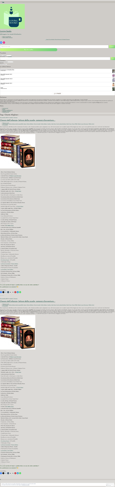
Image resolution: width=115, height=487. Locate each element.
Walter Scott (91, 305)
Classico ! (4, 123)
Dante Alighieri (15, 263)
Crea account (5, 108)
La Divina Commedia (5, 263)
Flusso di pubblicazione (7, 110)
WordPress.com (5, 112)
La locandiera (4, 269)
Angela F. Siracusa (13, 117)
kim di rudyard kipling (61, 305)
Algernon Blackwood (4, 88)
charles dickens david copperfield (16, 305)
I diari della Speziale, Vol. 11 (6, 83)
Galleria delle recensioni (7, 37)
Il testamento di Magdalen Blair (7, 69)
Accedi (3, 109)
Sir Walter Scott (10, 225)
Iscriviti (112, 46)
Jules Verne (18, 191)
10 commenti (5, 124)
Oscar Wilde (74, 305)
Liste (8, 123)
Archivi (2, 63)
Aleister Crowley (3, 70)
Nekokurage (2, 79)
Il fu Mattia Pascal (5, 441)
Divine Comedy (37, 305)
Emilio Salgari (20, 206)
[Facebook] (1, 42)
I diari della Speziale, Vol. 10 (6, 78)
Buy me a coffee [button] (28, 49)
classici (24, 305)
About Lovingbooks (6, 36)
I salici (1, 87)
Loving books (5, 31)
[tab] (2, 1)
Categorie (3, 60)
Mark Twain (69, 305)
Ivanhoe (49, 305)
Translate (10, 56)
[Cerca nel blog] (113, 58)
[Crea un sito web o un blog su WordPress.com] (0, 479)
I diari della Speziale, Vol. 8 (6, 74)
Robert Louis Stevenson (15, 175)
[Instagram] (4, 42)
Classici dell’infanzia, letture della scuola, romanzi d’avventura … (27, 120)
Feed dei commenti (6, 111)
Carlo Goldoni (10, 269)
